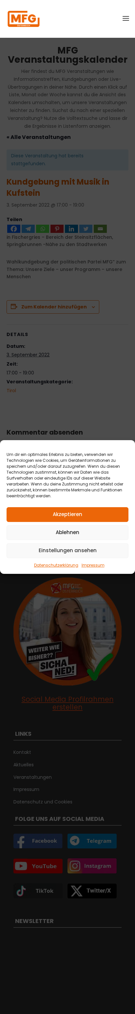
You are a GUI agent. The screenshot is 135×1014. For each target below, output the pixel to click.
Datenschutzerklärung (56, 565)
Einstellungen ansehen (68, 550)
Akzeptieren (67, 514)
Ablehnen (67, 532)
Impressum (93, 565)
